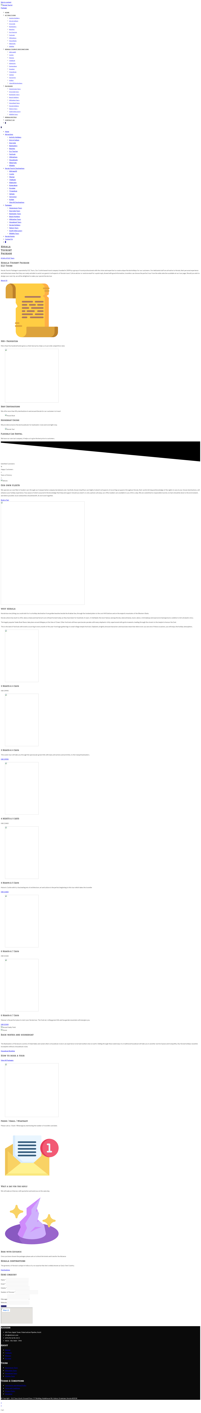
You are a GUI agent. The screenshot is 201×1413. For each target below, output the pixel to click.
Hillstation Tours (15, 219)
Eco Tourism (13, 151)
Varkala (11, 194)
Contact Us (9, 239)
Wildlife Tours (14, 233)
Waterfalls (13, 163)
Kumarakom (13, 185)
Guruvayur (13, 197)
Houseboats (13, 160)
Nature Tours (13, 228)
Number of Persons (8, 1292)
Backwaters (13, 146)
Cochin (11, 174)
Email (3, 1284)
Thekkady (12, 180)
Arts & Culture (14, 140)
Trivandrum (13, 191)
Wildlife (12, 165)
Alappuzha (12, 182)
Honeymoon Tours (15, 208)
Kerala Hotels (10, 236)
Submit (4, 1306)
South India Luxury (15, 231)
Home (7, 131)
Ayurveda (12, 143)
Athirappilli (13, 171)
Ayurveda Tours (14, 211)
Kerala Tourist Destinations (14, 168)
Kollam (11, 199)
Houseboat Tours (15, 222)
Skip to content (6, 2)
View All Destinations (16, 202)
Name (3, 1280)
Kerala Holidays (14, 225)
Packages (8, 205)
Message (4, 1299)
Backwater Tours (15, 214)
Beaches (12, 148)
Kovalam (12, 188)
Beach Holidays (14, 216)
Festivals (12, 154)
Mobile (4, 1288)
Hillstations (13, 157)
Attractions (9, 134)
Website (4, 1302)
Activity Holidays (15, 137)
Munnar (12, 177)
